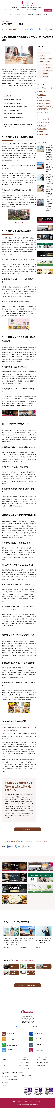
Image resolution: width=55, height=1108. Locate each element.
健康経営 (41, 61)
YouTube (37, 1026)
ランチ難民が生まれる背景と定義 (12, 99)
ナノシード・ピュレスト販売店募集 (9, 1079)
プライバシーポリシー (29, 1101)
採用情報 (39, 7)
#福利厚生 (48, 103)
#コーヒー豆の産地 (43, 119)
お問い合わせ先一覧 (24, 1068)
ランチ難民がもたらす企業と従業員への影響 (15, 106)
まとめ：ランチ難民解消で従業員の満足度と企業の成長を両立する (18, 125)
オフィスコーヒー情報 (20, 14)
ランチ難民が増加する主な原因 (12, 103)
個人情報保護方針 (17, 1101)
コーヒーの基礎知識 (43, 76)
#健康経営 (47, 100)
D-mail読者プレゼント (24, 1059)
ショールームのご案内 (18, 222)
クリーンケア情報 (41, 1065)
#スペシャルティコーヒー (44, 122)
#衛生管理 (41, 106)
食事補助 (50, 58)
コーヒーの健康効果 (43, 73)
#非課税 (40, 100)
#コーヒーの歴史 (42, 109)
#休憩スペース (42, 91)
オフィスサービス (7, 9)
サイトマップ (35, 7)
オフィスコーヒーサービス (24, 960)
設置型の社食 (42, 58)
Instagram (28, 1026)
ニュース (4, 1065)
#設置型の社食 (42, 94)
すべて (40, 50)
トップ (3, 14)
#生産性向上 (42, 131)
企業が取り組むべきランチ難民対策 (13, 114)
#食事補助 (41, 103)
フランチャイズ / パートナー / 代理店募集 (19, 7)
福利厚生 (47, 61)
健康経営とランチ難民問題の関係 (13, 117)
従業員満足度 (42, 56)
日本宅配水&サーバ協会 (25, 1075)
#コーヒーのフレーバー (44, 116)
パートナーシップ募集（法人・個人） (10, 1076)
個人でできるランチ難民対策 (11, 110)
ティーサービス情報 (41, 1059)
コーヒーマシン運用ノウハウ (45, 70)
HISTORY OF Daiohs (24, 1065)
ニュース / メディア (15, 9)
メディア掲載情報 (23, 1057)
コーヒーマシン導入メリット (45, 64)
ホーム (3, 1057)
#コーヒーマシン (42, 125)
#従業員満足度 (42, 97)
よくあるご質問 (29, 7)
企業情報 (34, 9)
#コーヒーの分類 (42, 112)
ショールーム (22, 9)
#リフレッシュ (47, 88)
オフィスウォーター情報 (42, 1062)
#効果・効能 (49, 106)
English (21, 1072)
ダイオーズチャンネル (24, 1062)
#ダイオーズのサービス (44, 134)
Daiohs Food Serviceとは (11, 121)
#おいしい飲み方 (42, 128)
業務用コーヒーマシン (44, 53)
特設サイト (29, 9)
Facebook (20, 1026)
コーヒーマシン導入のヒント (45, 67)
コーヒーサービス (10, 14)
